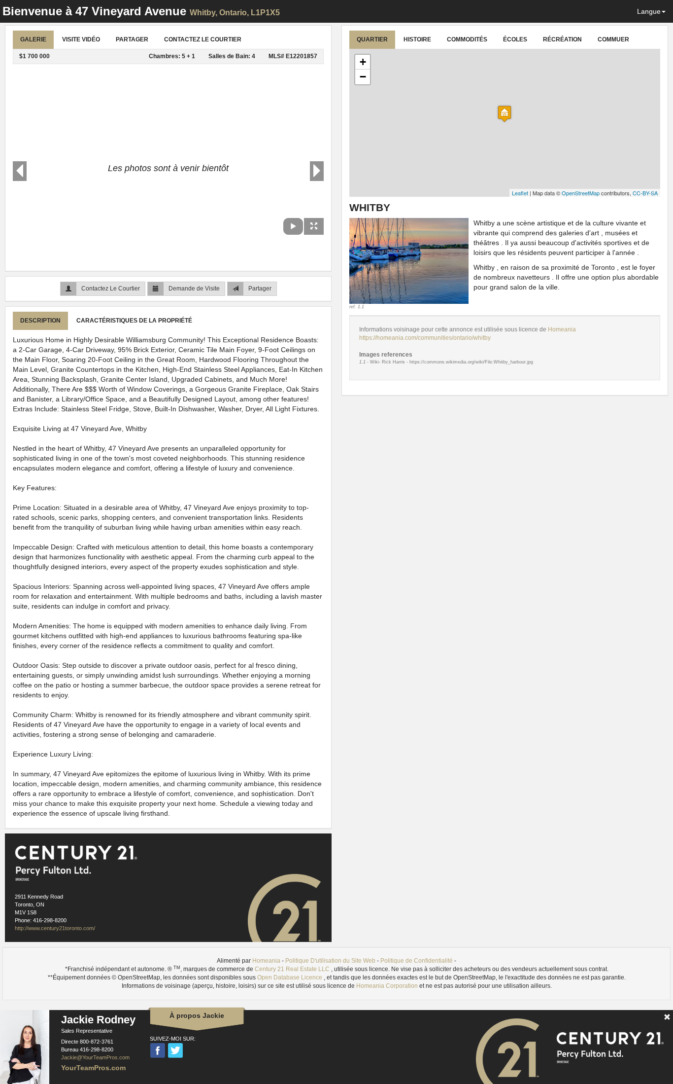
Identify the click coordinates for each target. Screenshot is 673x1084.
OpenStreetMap (581, 193)
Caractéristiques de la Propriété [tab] (134, 320)
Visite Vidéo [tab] (81, 39)
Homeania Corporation (387, 985)
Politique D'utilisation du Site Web (330, 960)
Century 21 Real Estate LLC (293, 969)
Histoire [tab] (417, 39)
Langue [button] (649, 11)
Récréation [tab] (562, 39)
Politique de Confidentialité (416, 960)
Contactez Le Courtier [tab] (202, 39)
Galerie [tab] (33, 39)
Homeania (562, 329)
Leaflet (520, 193)
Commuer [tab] (613, 39)
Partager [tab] (132, 39)
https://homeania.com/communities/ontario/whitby (425, 337)
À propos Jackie (196, 1015)
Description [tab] (40, 320)
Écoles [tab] (515, 39)
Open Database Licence (290, 977)
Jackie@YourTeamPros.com (95, 1057)
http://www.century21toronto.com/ (55, 928)
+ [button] (363, 62)
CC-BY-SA (645, 193)
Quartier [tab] (372, 39)
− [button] (363, 77)
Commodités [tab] (467, 39)
